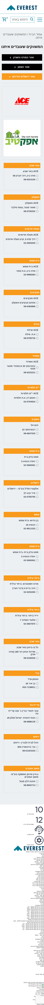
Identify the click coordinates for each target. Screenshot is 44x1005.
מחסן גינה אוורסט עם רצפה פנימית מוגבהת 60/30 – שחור (28, 921)
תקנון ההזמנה (40, 964)
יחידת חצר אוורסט (39, 881)
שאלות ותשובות (40, 863)
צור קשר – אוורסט (39, 861)
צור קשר (42, 866)
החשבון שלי (41, 945)
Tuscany (41, 933)
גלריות (42, 870)
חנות (42, 949)
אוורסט (42, 868)
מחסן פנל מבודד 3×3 (38, 884)
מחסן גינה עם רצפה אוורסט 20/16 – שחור (33, 925)
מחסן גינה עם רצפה (39, 859)
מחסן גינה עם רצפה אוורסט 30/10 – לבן (33, 928)
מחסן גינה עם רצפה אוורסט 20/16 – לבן (33, 923)
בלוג (43, 856)
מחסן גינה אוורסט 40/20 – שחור (35, 914)
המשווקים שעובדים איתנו (37, 864)
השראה (42, 940)
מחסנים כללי (40, 942)
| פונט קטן (39, 994)
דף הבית (41, 853)
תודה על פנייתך (40, 963)
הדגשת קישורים (40, 992)
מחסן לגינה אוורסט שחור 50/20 (35, 909)
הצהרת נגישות (40, 857)
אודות (42, 854)
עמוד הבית (35, 34)
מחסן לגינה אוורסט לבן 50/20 (36, 919)
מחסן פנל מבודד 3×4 (38, 885)
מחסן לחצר (41, 876)
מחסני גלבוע (40, 954)
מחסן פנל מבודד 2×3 (38, 882)
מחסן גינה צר (40, 877)
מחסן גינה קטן (40, 878)
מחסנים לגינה (40, 873)
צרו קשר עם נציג (40, 974)
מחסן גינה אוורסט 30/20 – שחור (35, 911)
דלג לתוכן (41, 982)
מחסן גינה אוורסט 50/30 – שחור (35, 915)
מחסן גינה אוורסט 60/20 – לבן (36, 907)
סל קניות (41, 959)
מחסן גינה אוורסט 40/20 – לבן (36, 912)
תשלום (42, 966)
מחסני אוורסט (40, 860)
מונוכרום (41, 989)
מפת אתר (41, 867)
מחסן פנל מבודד (39, 874)
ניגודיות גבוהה (40, 990)
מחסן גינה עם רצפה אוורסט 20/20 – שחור (33, 926)
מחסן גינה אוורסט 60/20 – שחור (35, 908)
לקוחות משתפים (39, 871)
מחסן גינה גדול (40, 880)
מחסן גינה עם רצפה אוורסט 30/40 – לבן (33, 929)
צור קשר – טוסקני (39, 935)
